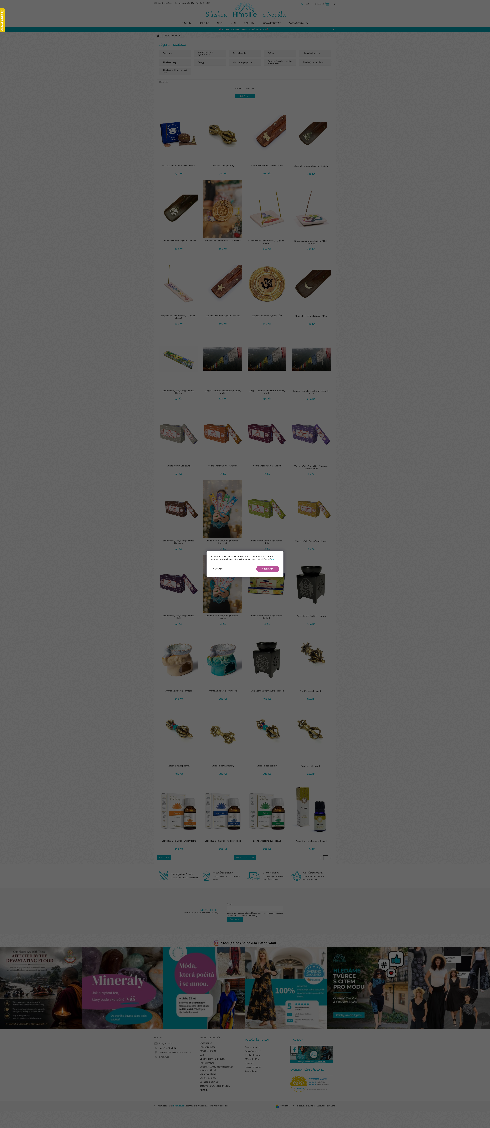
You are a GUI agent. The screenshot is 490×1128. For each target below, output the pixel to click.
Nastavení (218, 569)
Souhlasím (267, 569)
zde (272, 559)
